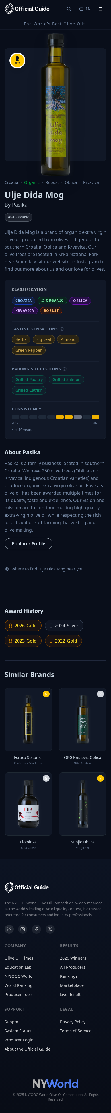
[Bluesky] (9, 929)
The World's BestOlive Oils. (55, 23)
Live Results (71, 994)
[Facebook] (36, 929)
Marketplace (72, 985)
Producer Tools (19, 994)
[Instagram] (22, 929)
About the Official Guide (27, 1049)
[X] (50, 929)
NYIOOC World (19, 976)
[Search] (69, 8)
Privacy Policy (72, 1021)
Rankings (69, 976)
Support (12, 1021)
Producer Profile (28, 543)
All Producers (72, 967)
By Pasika (16, 204)
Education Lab (18, 967)
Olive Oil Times (19, 958)
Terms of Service (75, 1030)
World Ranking (19, 985)
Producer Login (19, 1040)
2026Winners (73, 958)
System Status (18, 1030)
